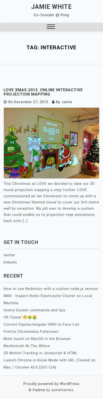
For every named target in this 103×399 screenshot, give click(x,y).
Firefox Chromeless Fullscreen (31, 331)
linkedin (10, 262)
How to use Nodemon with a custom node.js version (51, 289)
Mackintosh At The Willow (27, 346)
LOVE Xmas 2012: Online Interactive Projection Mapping (43, 92)
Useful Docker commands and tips (34, 310)
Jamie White (51, 6)
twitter (9, 255)
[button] (51, 27)
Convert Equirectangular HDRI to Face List (41, 324)
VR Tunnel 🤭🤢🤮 (20, 317)
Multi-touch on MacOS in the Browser (37, 339)
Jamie (67, 102)
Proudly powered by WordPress (51, 384)
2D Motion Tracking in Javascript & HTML (41, 353)
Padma (39, 390)
